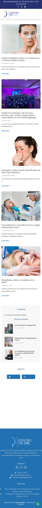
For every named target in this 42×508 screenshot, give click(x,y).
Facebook (14, 377)
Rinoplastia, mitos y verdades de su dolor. (18, 281)
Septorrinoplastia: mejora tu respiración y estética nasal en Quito (21, 59)
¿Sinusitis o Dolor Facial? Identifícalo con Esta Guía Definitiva (21, 171)
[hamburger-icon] (38, 13)
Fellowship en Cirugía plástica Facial (26, 339)
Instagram (29, 377)
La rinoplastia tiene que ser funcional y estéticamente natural (25, 353)
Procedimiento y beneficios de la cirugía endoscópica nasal (21, 226)
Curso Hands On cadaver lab (25, 325)
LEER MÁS (5, 74)
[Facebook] (18, 6)
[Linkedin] (25, 467)
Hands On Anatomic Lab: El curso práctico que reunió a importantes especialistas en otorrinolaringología (19, 115)
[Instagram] (21, 6)
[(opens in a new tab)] (9, 355)
